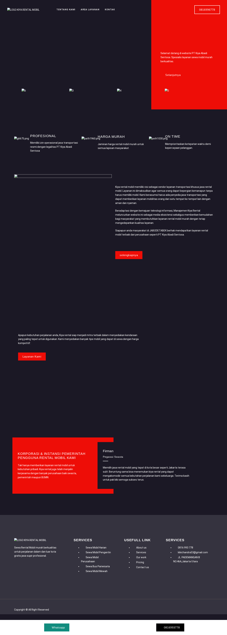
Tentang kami (65, 9)
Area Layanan (90, 9)
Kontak (110, 9)
